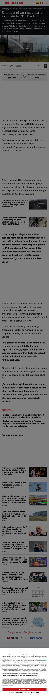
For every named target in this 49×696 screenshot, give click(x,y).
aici (17, 669)
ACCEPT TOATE (24, 689)
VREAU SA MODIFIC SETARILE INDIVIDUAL (24, 692)
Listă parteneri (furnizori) (7, 685)
